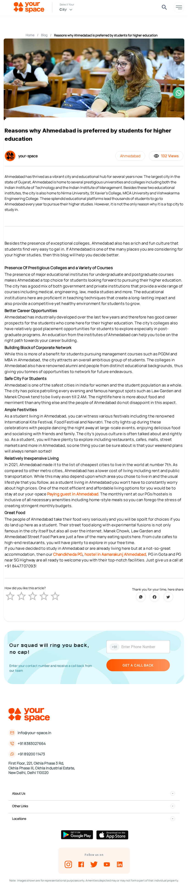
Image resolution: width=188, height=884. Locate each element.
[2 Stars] (21, 596)
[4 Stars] (44, 596)
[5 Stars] (55, 596)
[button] (93, 793)
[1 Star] (10, 596)
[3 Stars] (32, 596)
